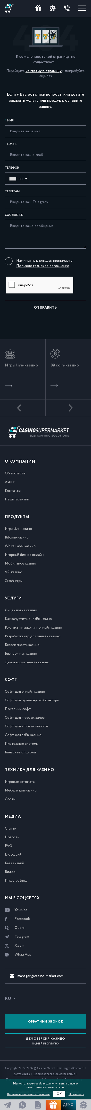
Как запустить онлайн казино (28, 619)
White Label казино (20, 546)
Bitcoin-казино (17, 537)
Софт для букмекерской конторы (32, 700)
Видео (10, 872)
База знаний (14, 863)
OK (59, 1094)
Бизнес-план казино (21, 654)
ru (8, 999)
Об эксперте (15, 473)
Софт (11, 680)
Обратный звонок (45, 1021)
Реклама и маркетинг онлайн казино (33, 628)
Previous (23, 407)
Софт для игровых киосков (27, 726)
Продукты (17, 517)
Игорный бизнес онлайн (24, 555)
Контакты (13, 491)
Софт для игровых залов (25, 718)
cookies (40, 1084)
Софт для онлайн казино (25, 692)
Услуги (13, 598)
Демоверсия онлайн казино (27, 662)
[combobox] (17, 178)
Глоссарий (13, 855)
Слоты (10, 799)
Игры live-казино (18, 529)
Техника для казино (29, 770)
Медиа (13, 816)
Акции (10, 482)
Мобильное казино (20, 563)
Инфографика (16, 881)
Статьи (10, 829)
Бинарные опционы (20, 752)
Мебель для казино (21, 790)
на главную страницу (43, 71)
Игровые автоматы (20, 782)
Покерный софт (18, 709)
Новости (12, 837)
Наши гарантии (17, 499)
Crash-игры (14, 581)
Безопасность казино (22, 645)
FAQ (8, 846)
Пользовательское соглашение (42, 266)
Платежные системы (21, 744)
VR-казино (13, 572)
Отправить (45, 307)
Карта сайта (22, 1074)
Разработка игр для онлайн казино (32, 636)
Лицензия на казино (21, 610)
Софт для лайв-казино (23, 735)
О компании (20, 461)
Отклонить (76, 1094)
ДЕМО (68, 1105)
